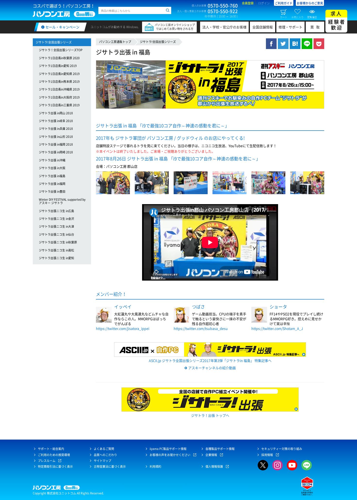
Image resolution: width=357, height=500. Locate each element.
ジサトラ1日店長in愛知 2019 (58, 66)
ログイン (264, 3)
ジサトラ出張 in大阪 (52, 168)
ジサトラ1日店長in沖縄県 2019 (59, 89)
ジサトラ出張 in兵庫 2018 (56, 128)
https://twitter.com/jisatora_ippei (122, 328)
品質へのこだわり (105, 455)
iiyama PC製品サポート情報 (168, 449)
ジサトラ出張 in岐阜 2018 (56, 121)
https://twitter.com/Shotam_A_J (277, 328)
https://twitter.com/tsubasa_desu (201, 328)
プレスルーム (46, 460)
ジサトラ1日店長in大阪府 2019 (59, 97)
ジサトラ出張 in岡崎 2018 (56, 152)
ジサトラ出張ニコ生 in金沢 (56, 219)
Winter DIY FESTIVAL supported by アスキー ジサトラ (62, 201)
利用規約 (155, 466)
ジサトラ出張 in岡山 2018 (56, 113)
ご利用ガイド (283, 3)
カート (283, 17)
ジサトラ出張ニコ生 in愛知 (56, 258)
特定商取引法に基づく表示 (55, 466)
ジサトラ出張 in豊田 (52, 191)
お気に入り (297, 17)
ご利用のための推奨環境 (54, 455)
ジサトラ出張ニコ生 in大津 (56, 226)
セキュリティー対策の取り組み (281, 449)
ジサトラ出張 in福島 (52, 176)
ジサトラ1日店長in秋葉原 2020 (59, 58)
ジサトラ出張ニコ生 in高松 (56, 250)
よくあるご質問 (104, 449)
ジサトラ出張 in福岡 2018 (56, 144)
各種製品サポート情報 (220, 449)
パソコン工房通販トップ (115, 42)
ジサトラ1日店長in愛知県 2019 (59, 74)
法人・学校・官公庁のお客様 (224, 27)
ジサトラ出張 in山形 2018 (56, 136)
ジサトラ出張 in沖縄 (52, 160)
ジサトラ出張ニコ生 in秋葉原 (58, 242)
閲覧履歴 (312, 17)
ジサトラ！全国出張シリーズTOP (61, 50)
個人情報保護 (214, 466)
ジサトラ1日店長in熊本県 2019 (59, 81)
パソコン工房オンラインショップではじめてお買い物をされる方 (175, 27)
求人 (337, 20)
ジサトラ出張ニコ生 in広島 (56, 211)
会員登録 (248, 3)
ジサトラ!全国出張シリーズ (158, 42)
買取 (316, 27)
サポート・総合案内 (51, 449)
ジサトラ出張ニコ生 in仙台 (56, 234)
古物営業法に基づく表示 (110, 466)
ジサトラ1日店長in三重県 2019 (59, 105)
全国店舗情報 (262, 27)
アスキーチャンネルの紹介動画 (212, 367)
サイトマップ (102, 460)
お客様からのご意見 (310, 3)
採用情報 (267, 455)
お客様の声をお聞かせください (170, 455)
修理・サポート (290, 27)
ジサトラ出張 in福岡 (52, 184)
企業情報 (211, 455)
